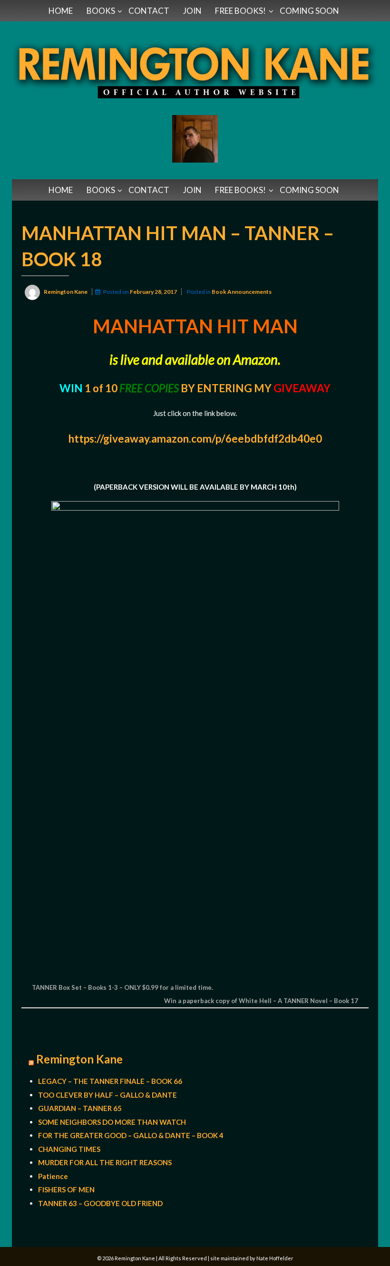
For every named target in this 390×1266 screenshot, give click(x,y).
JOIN (192, 11)
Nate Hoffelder (274, 1258)
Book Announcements (242, 291)
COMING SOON (309, 11)
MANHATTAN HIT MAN (195, 326)
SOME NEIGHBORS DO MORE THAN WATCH (112, 1122)
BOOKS (101, 11)
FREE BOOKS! (240, 11)
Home (61, 11)
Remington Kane (79, 1059)
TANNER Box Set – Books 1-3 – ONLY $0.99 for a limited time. (122, 987)
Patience (53, 1176)
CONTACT (148, 11)
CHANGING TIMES (69, 1149)
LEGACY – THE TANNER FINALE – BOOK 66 (110, 1081)
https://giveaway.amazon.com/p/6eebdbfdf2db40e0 (195, 438)
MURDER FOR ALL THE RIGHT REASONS (105, 1162)
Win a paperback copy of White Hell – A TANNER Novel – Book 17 (261, 1001)
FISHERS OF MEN (66, 1189)
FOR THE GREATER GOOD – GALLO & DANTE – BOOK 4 (131, 1135)
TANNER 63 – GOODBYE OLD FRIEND (100, 1203)
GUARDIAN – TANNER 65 (80, 1108)
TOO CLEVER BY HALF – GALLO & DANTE (107, 1095)
